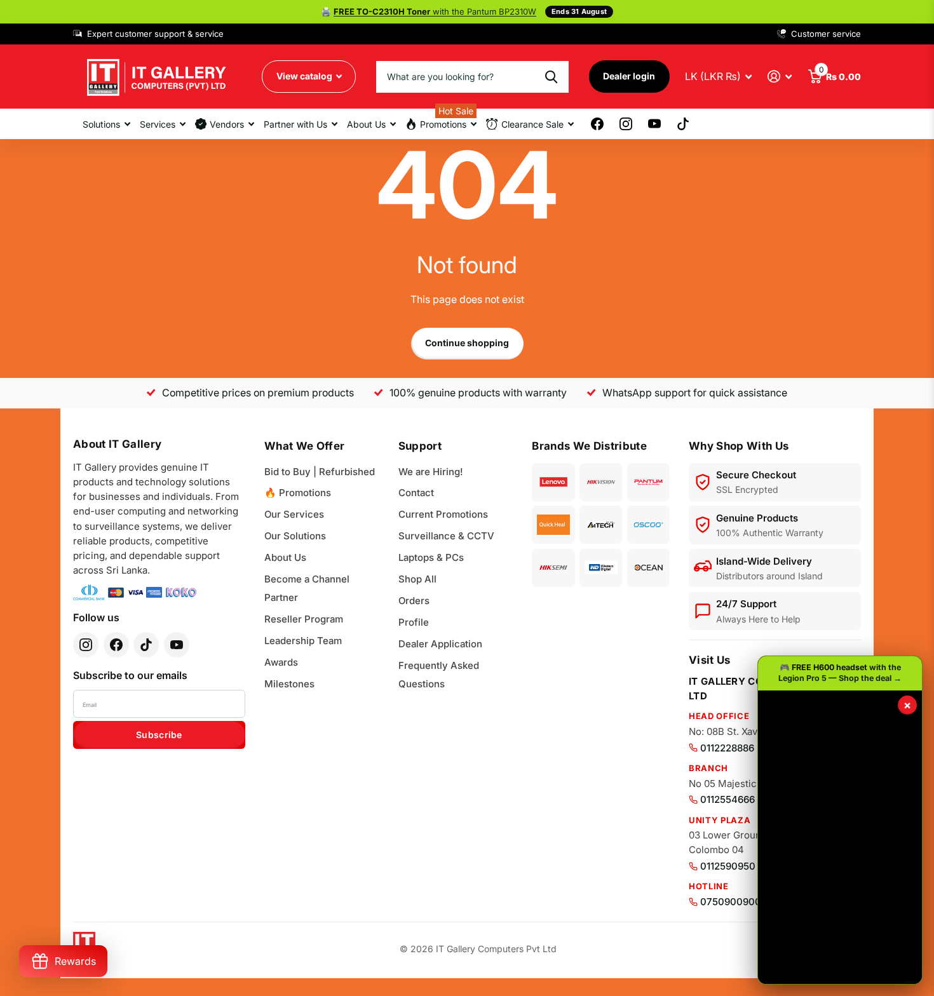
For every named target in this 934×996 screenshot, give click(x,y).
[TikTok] (146, 644)
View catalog (305, 76)
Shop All (417, 579)
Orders (414, 601)
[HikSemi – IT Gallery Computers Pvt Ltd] (553, 568)
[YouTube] (176, 644)
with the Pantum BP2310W (435, 11)
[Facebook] (116, 644)
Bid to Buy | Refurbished (319, 472)
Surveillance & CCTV (446, 536)
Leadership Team (303, 641)
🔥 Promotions (297, 493)
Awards (281, 662)
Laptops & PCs (431, 557)
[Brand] (553, 482)
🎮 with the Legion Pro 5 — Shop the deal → (840, 673)
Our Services (294, 514)
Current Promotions (443, 514)
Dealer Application (440, 644)
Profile (413, 622)
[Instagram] (85, 644)
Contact (416, 493)
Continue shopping (467, 342)
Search (551, 77)
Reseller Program (303, 619)
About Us (285, 557)
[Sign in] (780, 76)
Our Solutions (295, 536)
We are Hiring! (430, 472)
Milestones (289, 684)
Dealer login (629, 76)
